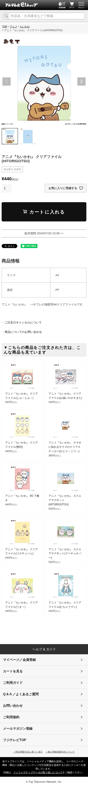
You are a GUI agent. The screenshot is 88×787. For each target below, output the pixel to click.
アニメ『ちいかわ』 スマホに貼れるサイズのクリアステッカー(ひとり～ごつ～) (65, 447)
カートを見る (13, 671)
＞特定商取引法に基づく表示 (28, 752)
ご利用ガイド (13, 682)
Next (81, 81)
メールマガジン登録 (18, 728)
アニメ (13, 26)
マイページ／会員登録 (19, 659)
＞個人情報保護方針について (60, 752)
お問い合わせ (13, 705)
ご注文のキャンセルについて (23, 322)
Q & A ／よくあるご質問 (21, 694)
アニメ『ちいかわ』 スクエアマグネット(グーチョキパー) (65, 553)
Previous (6, 81)
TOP (4, 26)
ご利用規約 (11, 717)
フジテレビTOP (14, 740)
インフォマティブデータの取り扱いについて (37, 772)
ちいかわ (25, 26)
